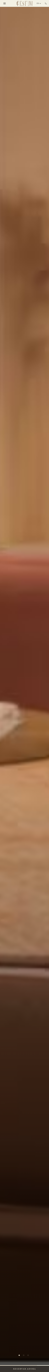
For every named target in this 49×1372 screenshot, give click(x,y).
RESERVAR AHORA (24, 1369)
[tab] (19, 1355)
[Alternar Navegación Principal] (4, 3)
